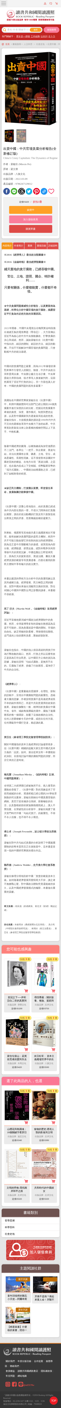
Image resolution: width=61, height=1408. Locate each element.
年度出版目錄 (24, 1361)
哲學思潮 (10, 1220)
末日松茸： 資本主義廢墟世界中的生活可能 (44, 1059)
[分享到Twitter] (29, 191)
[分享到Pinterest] (36, 191)
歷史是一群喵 (23, 36)
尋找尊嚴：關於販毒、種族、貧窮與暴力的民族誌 (44, 1000)
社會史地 (40, 44)
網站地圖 (22, 1376)
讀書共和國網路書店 (28, 1371)
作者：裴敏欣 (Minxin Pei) (17, 164)
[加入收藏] (51, 191)
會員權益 (10, 1371)
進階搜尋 (51, 30)
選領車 (57, 3)
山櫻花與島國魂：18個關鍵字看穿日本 (17, 1132)
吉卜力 (51, 36)
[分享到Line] (14, 191)
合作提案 (38, 1361)
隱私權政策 (46, 1371)
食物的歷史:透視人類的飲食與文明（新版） (44, 1132)
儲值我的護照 (51, 3)
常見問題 (10, 1376)
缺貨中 (30, 210)
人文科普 (28, 44)
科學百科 (10, 1227)
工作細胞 (35, 36)
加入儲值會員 (30, 219)
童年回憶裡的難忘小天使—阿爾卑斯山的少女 (17, 1299)
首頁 (7, 44)
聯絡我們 (14, 1366)
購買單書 (30, 229)
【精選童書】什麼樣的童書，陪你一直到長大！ (17, 1330)
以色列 (44, 36)
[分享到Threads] (21, 191)
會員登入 (45, 3)
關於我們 (10, 1361)
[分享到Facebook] (6, 191)
